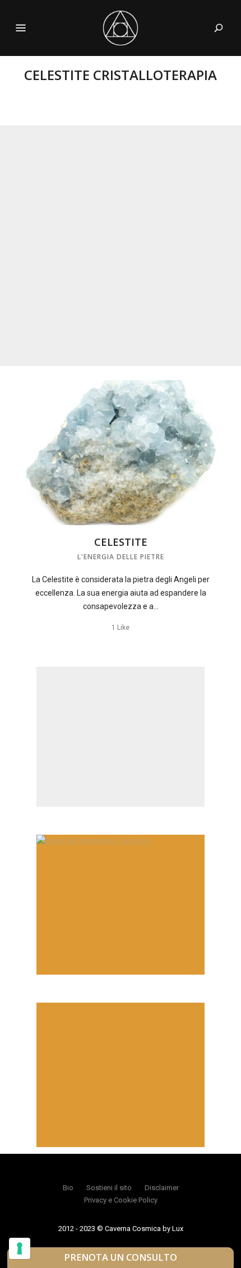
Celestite (120, 542)
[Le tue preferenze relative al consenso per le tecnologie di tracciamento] (19, 1248)
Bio (68, 1187)
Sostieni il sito (109, 1187)
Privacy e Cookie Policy (120, 1200)
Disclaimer (162, 1187)
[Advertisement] (120, 245)
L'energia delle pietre (120, 557)
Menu (20, 28)
